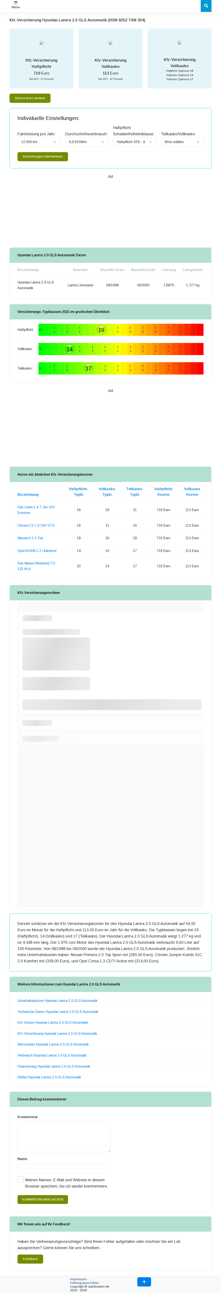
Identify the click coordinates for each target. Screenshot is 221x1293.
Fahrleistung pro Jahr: (36, 134)
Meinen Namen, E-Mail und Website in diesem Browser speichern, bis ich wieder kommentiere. (66, 1183)
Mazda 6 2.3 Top (30, 538)
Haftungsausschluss (84, 1283)
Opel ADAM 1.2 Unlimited (36, 551)
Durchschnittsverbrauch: (86, 134)
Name (22, 1159)
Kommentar (27, 1117)
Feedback (30, 1259)
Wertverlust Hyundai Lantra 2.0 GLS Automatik (53, 1044)
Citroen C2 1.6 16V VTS (36, 525)
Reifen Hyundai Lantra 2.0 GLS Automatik (49, 1077)
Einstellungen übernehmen (43, 156)
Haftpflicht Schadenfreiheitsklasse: (133, 131)
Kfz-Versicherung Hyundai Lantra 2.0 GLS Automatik (57, 1033)
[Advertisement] (110, 210)
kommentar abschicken (42, 1199)
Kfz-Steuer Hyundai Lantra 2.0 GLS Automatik (52, 1022)
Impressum (78, 1279)
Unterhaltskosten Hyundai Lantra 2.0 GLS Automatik (57, 1001)
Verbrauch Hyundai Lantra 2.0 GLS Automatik (52, 1055)
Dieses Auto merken (30, 98)
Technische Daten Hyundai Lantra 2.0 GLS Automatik (57, 1012)
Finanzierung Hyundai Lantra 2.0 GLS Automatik (53, 1066)
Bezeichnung (27, 494)
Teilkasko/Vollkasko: (178, 134)
